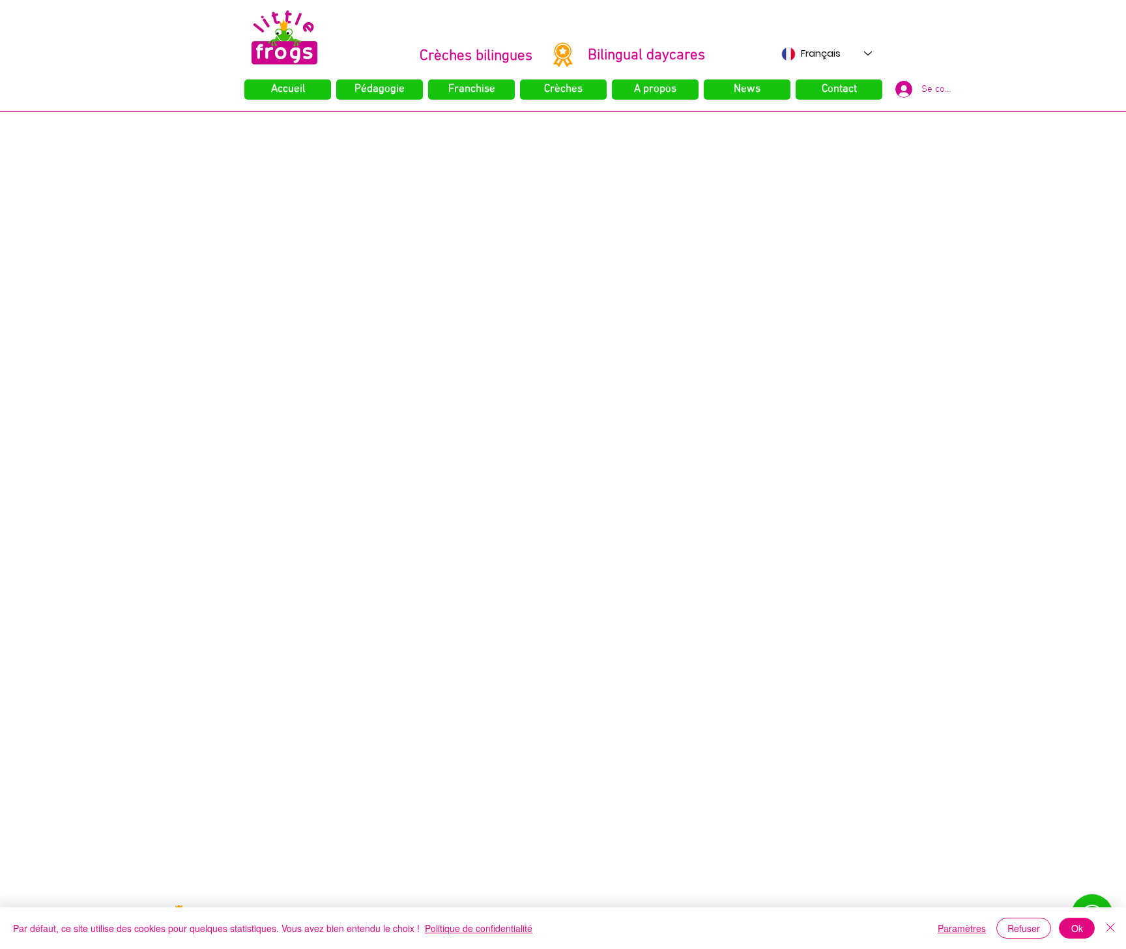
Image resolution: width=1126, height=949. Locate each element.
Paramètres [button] (962, 928)
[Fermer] (1110, 928)
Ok (1077, 928)
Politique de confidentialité (478, 928)
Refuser (1023, 928)
